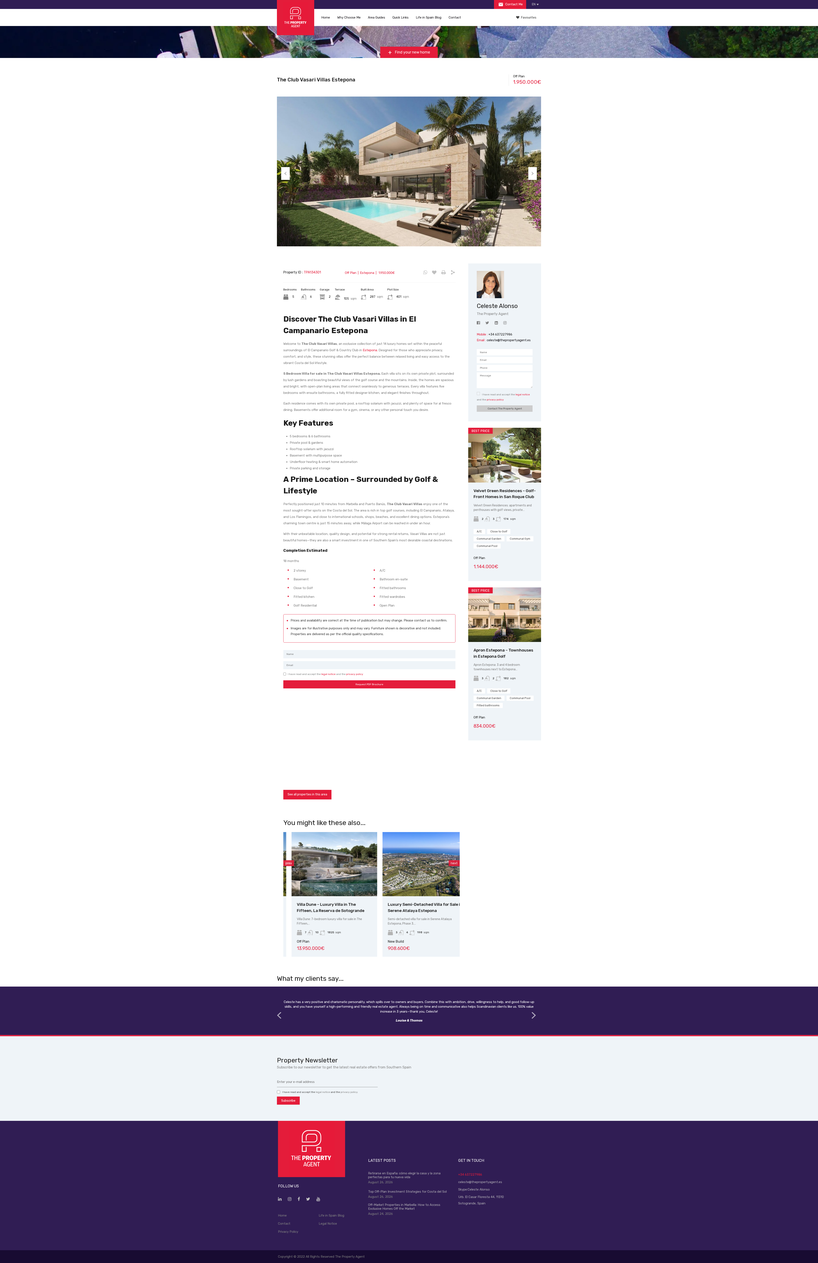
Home (325, 17)
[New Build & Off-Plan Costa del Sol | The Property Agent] (295, 17)
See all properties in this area (307, 794)
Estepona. (370, 350)
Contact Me (513, 4)
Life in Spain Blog (428, 17)
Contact (455, 17)
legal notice (328, 674)
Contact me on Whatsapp (425, 272)
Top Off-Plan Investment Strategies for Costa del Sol (407, 1192)
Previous (285, 173)
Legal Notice (328, 1223)
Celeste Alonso (479, 1189)
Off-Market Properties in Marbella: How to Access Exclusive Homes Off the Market (404, 1207)
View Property (326, 883)
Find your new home (412, 52)
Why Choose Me (349, 17)
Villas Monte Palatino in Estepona (412, 904)
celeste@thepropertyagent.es (509, 340)
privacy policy (354, 674)
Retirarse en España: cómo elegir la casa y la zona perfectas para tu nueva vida (404, 1175)
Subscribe (288, 1101)
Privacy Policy (288, 1232)
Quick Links (400, 17)
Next (532, 173)
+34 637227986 (470, 1174)
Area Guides (376, 17)
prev (288, 863)
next (454, 863)
